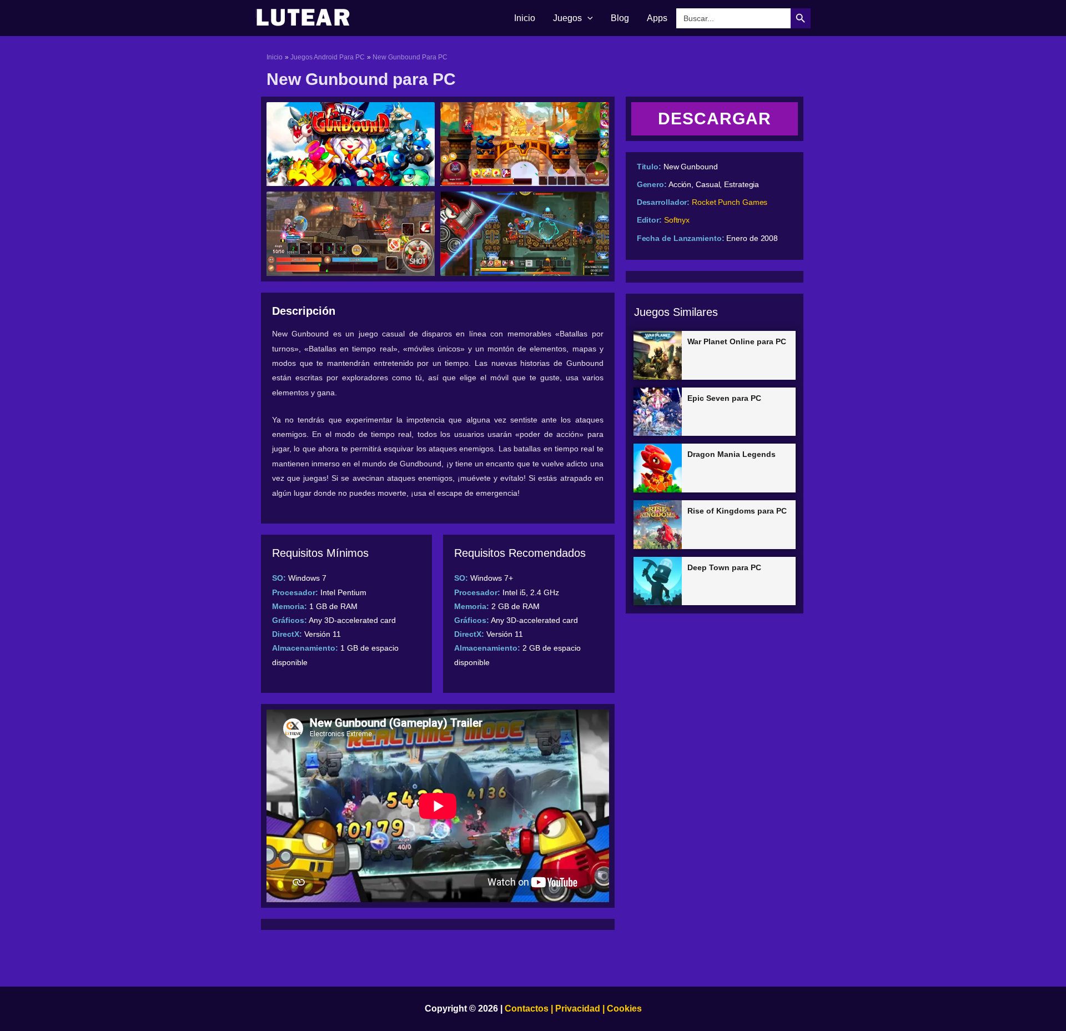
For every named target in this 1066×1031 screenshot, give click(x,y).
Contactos (527, 1008)
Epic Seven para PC (724, 398)
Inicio (524, 18)
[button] (587, 18)
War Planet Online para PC (736, 341)
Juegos (567, 18)
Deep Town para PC (724, 567)
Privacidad (577, 1008)
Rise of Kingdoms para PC (737, 510)
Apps (657, 18)
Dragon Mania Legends (731, 454)
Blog (620, 18)
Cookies (623, 1008)
